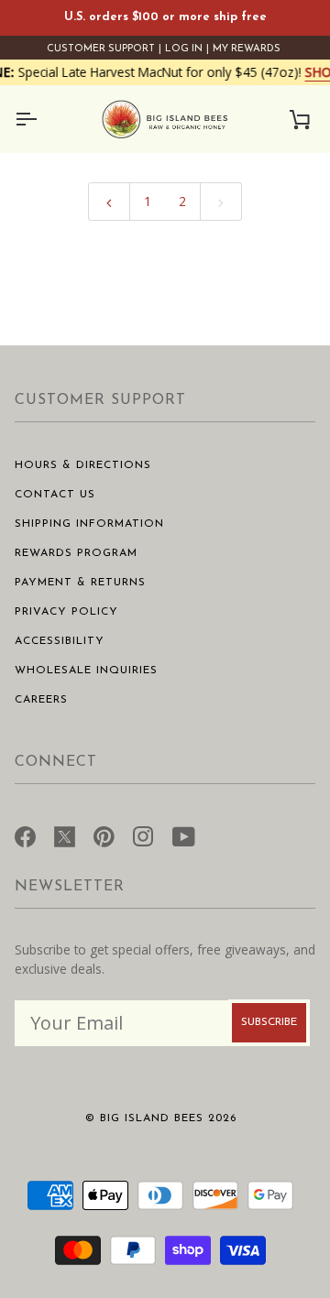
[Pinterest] (104, 834)
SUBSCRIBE (269, 1022)
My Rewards (246, 49)
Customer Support (101, 49)
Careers (41, 699)
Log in (184, 49)
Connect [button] (56, 762)
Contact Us (55, 494)
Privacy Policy (66, 611)
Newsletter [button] (70, 886)
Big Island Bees (152, 1118)
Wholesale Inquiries (86, 670)
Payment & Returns (80, 582)
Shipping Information (89, 523)
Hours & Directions (83, 465)
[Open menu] (42, 119)
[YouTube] (183, 834)
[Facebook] (25, 834)
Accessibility (59, 641)
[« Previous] (109, 201)
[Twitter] (64, 834)
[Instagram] (143, 834)
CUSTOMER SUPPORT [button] (100, 400)
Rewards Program (76, 553)
